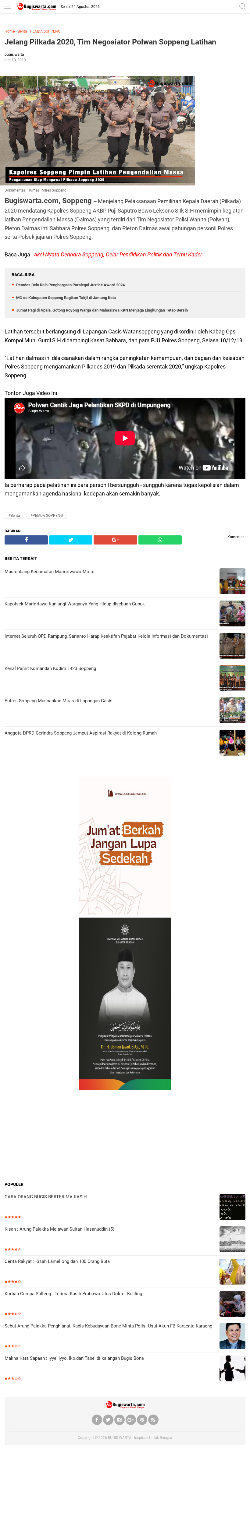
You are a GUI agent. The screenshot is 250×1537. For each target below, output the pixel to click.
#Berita (14, 515)
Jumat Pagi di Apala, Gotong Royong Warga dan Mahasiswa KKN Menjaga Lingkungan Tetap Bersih (102, 310)
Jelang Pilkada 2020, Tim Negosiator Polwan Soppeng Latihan (110, 41)
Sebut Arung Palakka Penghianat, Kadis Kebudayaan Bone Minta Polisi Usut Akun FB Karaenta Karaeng (108, 1326)
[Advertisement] (125, 1135)
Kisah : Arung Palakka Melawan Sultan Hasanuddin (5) (59, 1229)
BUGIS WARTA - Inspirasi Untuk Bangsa (140, 1438)
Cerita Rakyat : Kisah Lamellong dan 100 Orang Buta (57, 1261)
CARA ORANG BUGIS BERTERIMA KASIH (46, 1197)
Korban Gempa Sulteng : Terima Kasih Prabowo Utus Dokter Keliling (73, 1293)
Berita (22, 31)
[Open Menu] (7, 7)
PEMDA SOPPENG (45, 31)
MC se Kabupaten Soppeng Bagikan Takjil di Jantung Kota (66, 297)
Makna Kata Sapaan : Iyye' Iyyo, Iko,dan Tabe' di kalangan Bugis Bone (74, 1358)
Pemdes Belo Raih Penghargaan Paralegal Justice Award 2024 (70, 285)
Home (10, 31)
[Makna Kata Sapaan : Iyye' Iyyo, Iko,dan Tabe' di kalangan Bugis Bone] (232, 1369)
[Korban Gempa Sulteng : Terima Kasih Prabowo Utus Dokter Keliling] (232, 1304)
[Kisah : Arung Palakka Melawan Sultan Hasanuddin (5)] (232, 1239)
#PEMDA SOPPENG (46, 515)
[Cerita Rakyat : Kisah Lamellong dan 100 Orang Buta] (232, 1272)
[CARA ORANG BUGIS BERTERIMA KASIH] (232, 1207)
